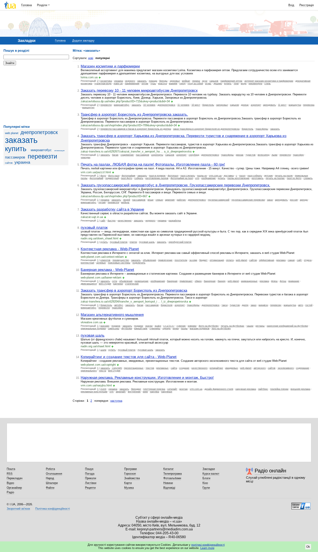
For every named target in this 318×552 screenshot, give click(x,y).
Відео (10, 483)
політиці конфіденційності (208, 544)
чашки (249, 326)
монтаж (183, 389)
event (103, 389)
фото (103, 175)
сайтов (9, 163)
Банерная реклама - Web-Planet (107, 269)
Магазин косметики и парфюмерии (110, 66)
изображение (208, 178)
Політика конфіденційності (52, 508)
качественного (199, 368)
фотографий (96, 178)
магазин (104, 326)
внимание (293, 281)
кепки (176, 328)
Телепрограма (172, 473)
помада (153, 81)
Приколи (90, 478)
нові (90, 58)
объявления (149, 260)
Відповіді (169, 487)
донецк (245, 105)
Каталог (168, 468)
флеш (274, 281)
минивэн (263, 305)
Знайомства (132, 478)
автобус (118, 305)
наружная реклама (245, 389)
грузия (102, 202)
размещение (141, 281)
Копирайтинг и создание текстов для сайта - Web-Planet (129, 357)
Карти (128, 483)
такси (225, 305)
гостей (308, 305)
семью (159, 199)
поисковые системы (119, 262)
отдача (308, 260)
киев (145, 391)
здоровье (175, 81)
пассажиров (15, 157)
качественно (125, 220)
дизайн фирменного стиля (218, 389)
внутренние (134, 391)
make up (118, 83)
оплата (230, 260)
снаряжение (127, 155)
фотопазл (173, 175)
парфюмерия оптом (231, 81)
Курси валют (210, 473)
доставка (229, 175)
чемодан (85, 157)
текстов (150, 368)
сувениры (154, 328)
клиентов (105, 260)
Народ (50, 478)
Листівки (90, 483)
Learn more (207, 548)
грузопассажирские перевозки (248, 199)
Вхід (291, 5)
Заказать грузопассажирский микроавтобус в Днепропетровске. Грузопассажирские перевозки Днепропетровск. (175, 185)
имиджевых (231, 368)
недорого (130, 81)
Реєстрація (306, 5)
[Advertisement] (35, 95)
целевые (101, 262)
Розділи (42, 5)
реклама (281, 260)
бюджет (203, 260)
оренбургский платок (180, 242)
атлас (208, 83)
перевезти (42, 156)
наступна (116, 400)
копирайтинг (216, 368)
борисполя (166, 305)
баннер (221, 281)
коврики (192, 326)
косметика (106, 81)
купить (15, 149)
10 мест (195, 105)
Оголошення (54, 473)
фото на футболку (209, 326)
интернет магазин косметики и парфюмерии (268, 81)
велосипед (263, 155)
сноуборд (194, 155)
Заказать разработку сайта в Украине (112, 209)
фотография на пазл (181, 178)
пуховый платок (94, 227)
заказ (270, 199)
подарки (138, 326)
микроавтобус (41, 150)
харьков (213, 81)
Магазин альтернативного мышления (112, 314)
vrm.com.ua (215, 175)
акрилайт (121, 391)
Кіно (205, 483)
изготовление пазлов (156, 178)
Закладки (208, 468)
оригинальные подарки (93, 328)
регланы (260, 326)
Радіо (10, 492)
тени (236, 83)
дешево (218, 83)
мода (243, 83)
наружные (166, 391)
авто (300, 305)
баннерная (209, 281)
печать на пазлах (275, 178)
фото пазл (113, 175)
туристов (250, 155)
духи (204, 81)
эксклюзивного (286, 368)
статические (132, 283)
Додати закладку (83, 40)
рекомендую (255, 83)
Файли (50, 487)
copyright (117, 368)
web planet (11, 133)
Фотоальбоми (172, 478)
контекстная (87, 262)
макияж (173, 83)
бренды (163, 81)
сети (114, 281)
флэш (283, 281)
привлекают (186, 281)
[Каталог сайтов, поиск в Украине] (300, 504)
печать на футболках (232, 326)
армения (170, 199)
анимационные (249, 281)
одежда (166, 328)
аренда (304, 199)
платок (133, 242)
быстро (112, 220)
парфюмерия (132, 83)
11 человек (183, 105)
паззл (242, 175)
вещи (150, 199)
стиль (267, 83)
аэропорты (157, 155)
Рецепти (90, 487)
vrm (197, 178)
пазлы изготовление (238, 178)
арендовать (269, 105)
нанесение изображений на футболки (287, 326)
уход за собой (195, 83)
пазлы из (202, 175)
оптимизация (59, 151)
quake (158, 326)
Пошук (89, 468)
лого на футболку (221, 328)
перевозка (308, 105)
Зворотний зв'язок (18, 508)
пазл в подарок (157, 175)
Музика (129, 487)
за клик (193, 260)
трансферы (261, 129)
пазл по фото (294, 178)
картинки (118, 283)
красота (162, 83)
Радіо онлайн (270, 471)
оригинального (89, 370)
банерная (172, 281)
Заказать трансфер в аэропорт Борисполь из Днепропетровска (134, 290)
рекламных (162, 368)
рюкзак (239, 155)
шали (103, 350)
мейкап (186, 81)
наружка (154, 391)
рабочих (181, 199)
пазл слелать (187, 175)
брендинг (136, 389)
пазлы (184, 328)
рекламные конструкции (94, 391)
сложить (308, 178)
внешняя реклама (300, 389)
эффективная (266, 260)
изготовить (257, 178)
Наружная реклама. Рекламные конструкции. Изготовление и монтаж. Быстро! (147, 377)
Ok (308, 546)
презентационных (133, 368)
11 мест (282, 105)
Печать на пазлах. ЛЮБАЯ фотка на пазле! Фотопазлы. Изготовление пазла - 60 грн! (153, 164)
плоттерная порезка (154, 389)
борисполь (208, 105)
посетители (181, 260)
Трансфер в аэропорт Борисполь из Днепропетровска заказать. (134, 114)
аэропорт (256, 105)
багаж (115, 155)
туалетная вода (102, 83)
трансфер (298, 155)
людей (126, 199)
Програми (130, 468)
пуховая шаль (147, 242)
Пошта (11, 468)
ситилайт (172, 389)
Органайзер (14, 487)
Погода (89, 473)
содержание (302, 368)
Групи (206, 487)
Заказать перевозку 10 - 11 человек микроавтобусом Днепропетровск (139, 90)
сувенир (181, 326)
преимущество (120, 260)
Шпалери (52, 483)
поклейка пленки (279, 389)
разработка (175, 220)
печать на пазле (284, 175)
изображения (158, 281)
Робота (50, 468)
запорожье (222, 105)
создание (184, 368)
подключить (138, 262)
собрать (138, 178)
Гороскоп (130, 473)
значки (149, 326)
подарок (115, 326)
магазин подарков (199, 328)
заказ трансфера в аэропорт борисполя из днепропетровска (206, 129)
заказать (21, 140)
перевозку (275, 305)
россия (294, 199)
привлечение (165, 260)
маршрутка (295, 105)
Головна (26, 5)
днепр (245, 305)
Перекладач (14, 478)
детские (268, 175)
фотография (128, 175)
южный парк (140, 328)
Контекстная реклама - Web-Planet (110, 249)
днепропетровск (39, 132)
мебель (125, 202)
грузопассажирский (218, 199)
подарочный (112, 178)
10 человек (149, 105)
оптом (144, 83)
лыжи (274, 155)
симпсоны (113, 328)
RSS (10, 473)
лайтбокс (263, 389)
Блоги (206, 478)
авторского (260, 368)
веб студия (105, 283)
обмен (198, 281)
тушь (153, 83)
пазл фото (126, 178)
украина (22, 162)
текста (102, 370)
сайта (174, 368)
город (182, 83)
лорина (196, 81)
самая (291, 260)
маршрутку (88, 107)
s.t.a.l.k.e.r (168, 326)
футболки (126, 328)
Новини (168, 483)
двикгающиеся (89, 283)
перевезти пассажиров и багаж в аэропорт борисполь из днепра (135, 129)
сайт (102, 220)
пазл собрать (254, 175)
